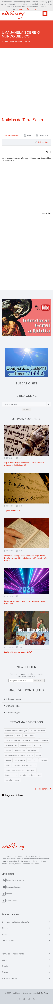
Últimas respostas (13, 699)
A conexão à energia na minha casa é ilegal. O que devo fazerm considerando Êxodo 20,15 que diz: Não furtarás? (25, 558)
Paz (29, 760)
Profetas (16, 765)
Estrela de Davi (11, 745)
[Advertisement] (26, 76)
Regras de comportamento (13, 954)
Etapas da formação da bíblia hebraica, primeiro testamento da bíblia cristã (24, 463)
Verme (17, 780)
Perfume (31, 775)
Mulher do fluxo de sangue (16, 730)
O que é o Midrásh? (12, 510)
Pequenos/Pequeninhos (15, 755)
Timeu (18, 735)
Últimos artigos (12, 712)
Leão (32, 735)
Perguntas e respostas (15, 880)
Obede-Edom (19, 750)
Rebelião (43, 760)
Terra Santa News (11, 135)
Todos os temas (43, 789)
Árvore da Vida (11, 775)
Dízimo (33, 730)
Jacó (35, 760)
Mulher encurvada (30, 740)
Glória (38, 755)
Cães (26, 735)
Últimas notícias (12, 705)
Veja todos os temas (10, 978)
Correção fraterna (12, 740)
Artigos (9, 894)
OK (40, 9)
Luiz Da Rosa (42, 993)
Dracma (41, 730)
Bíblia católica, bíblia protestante (15, 922)
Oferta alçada (19, 760)
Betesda (8, 780)
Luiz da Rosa (43, 142)
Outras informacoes (27, 9)
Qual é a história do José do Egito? (18, 652)
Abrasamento (25, 745)
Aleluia (30, 755)
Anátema (44, 740)
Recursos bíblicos (13, 887)
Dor (39, 775)
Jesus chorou (32, 750)
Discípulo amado (29, 765)
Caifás (7, 765)
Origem (8, 750)
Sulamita (37, 745)
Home (4, 41)
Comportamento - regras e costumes (20, 770)
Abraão (23, 775)
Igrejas (4, 960)
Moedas (5, 934)
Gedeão (8, 760)
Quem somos (11, 900)
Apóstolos (9, 735)
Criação (5, 966)
